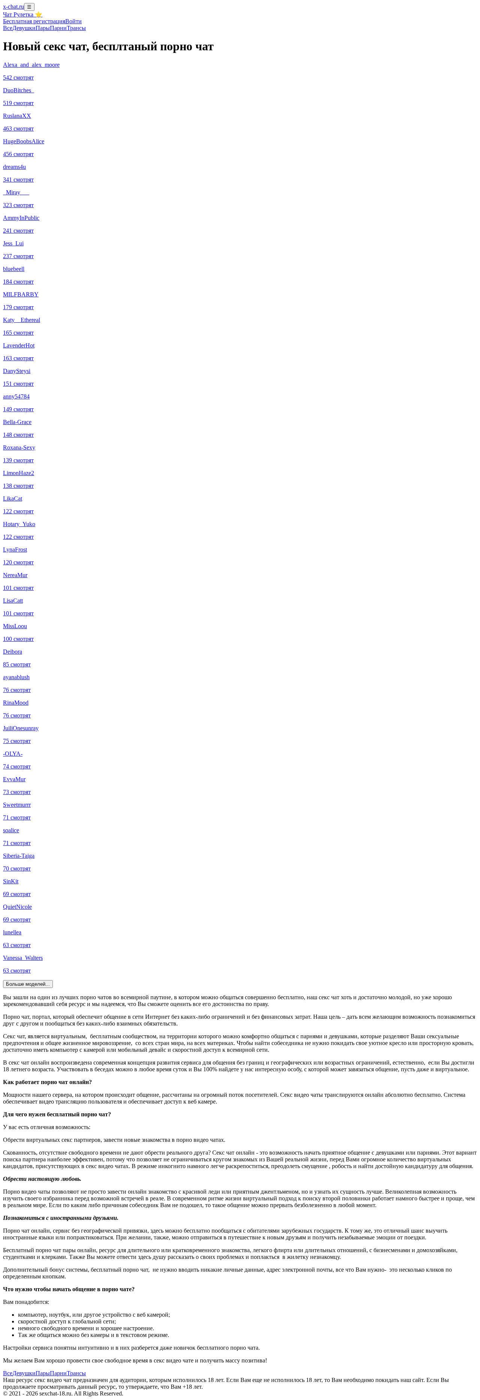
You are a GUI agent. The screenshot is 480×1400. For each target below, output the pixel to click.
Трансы (76, 28)
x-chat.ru (13, 6)
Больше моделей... (28, 984)
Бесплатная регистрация (34, 21)
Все (7, 28)
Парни (58, 28)
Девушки (24, 28)
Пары (43, 28)
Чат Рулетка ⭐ (22, 14)
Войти (73, 21)
